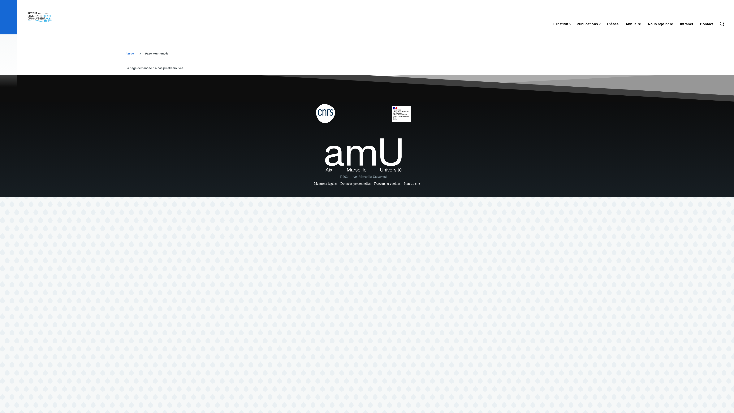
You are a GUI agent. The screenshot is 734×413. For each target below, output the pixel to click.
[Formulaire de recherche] (722, 24)
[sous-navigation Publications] (602, 24)
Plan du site (412, 183)
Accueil (130, 53)
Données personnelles (355, 183)
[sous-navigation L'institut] (572, 24)
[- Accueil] (39, 17)
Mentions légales (325, 183)
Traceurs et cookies (387, 183)
